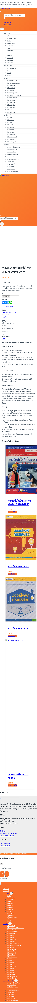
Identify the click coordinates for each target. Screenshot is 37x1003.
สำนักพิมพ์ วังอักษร (11, 125)
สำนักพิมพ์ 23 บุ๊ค (11, 102)
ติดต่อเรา (3, 831)
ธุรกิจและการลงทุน (11, 68)
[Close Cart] (1, 864)
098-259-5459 (5, 846)
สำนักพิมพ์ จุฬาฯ (11, 105)
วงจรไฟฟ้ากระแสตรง (18, 566)
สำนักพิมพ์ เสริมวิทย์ (12, 137)
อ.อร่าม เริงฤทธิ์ (11, 164)
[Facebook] (3, 302)
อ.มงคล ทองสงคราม (12, 157)
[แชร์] (4, 878)
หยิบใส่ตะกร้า (6, 296)
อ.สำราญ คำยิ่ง (10, 162)
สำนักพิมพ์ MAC (11, 88)
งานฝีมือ (9, 75)
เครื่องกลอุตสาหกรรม (12, 38)
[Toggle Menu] (0, 11)
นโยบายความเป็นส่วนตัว (7, 836)
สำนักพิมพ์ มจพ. (11, 117)
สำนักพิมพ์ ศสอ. (11, 130)
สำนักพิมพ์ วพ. (10, 120)
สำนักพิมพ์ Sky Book (12, 93)
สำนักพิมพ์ (5, 924)
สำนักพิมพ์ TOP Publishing (14, 95)
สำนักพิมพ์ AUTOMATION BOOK (15, 81)
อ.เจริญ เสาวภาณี (11, 169)
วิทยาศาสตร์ (10, 63)
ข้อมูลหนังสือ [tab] (9, 306)
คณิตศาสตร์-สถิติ (11, 43)
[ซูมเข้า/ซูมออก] (0, 878)
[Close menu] (0, 883)
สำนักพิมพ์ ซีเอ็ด (11, 112)
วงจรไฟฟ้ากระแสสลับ (18, 629)
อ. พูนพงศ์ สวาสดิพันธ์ (12, 150)
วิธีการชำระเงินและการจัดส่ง (8, 833)
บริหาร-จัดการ (10, 55)
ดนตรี (8, 70)
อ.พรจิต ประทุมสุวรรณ (12, 154)
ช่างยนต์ (9, 48)
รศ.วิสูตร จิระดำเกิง (11, 152)
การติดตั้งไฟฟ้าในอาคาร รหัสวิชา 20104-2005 (19, 502)
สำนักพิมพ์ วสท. (10, 122)
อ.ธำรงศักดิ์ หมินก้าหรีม (9, 313)
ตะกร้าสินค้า (6, 891)
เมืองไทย (4, 317)
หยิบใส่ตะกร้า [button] (11, 512)
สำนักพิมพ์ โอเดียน (11, 139)
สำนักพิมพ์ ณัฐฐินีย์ (11, 142)
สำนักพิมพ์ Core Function (13, 83)
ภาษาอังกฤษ (10, 60)
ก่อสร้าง (9, 41)
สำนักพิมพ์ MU (10, 90)
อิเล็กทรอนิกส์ (10, 51)
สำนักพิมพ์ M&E (11, 85)
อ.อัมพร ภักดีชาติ (11, 167)
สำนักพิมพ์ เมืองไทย (12, 135)
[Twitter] (8, 302)
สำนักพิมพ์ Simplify (12, 98)
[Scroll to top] (2, 874)
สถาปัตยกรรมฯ (10, 53)
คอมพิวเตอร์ (10, 46)
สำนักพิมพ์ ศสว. (10, 127)
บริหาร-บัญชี (10, 58)
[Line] (10, 302)
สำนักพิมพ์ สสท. (11, 132)
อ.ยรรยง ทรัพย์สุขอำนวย (13, 159)
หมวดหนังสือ (6, 894)
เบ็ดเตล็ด (9, 73)
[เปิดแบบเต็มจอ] (2, 878)
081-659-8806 (5, 843)
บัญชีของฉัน (7, 22)
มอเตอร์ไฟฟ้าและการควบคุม (18, 776)
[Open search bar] (1, 215)
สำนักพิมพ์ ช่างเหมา (11, 107)
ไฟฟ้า (8, 36)
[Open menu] (2, 224)
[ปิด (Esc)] (6, 878)
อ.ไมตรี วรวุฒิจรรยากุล (12, 171)
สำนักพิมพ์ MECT (11, 100)
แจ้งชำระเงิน (7, 25)
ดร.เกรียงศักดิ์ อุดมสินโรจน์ (13, 147)
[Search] (4, 18)
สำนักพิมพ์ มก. (10, 110)
